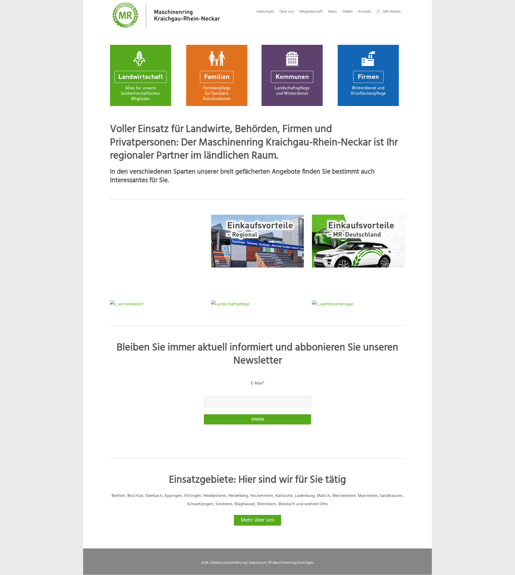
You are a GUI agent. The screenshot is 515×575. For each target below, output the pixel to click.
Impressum (257, 563)
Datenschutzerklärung (229, 563)
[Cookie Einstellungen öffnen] (11, 568)
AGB (204, 563)
